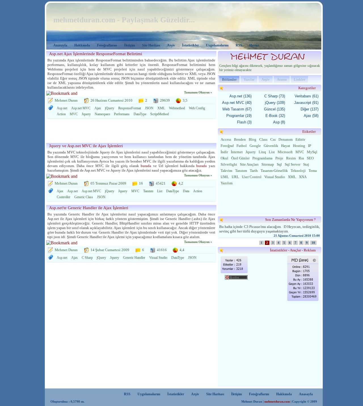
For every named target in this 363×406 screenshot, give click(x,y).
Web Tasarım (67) (237, 109)
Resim (291, 158)
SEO (310, 158)
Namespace (102, 114)
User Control (251, 177)
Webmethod (177, 108)
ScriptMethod (159, 114)
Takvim (226, 170)
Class (263, 139)
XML (161, 108)
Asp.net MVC (80, 108)
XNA (303, 177)
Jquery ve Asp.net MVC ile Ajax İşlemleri (86, 146)
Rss (301, 158)
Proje (279, 158)
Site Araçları (249, 164)
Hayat (285, 146)
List (159, 191)
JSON (149, 108)
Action (61, 114)
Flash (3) (244, 122)
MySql (312, 152)
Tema (313, 170)
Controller (63, 197)
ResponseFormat (129, 108)
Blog (252, 139)
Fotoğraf (227, 146)
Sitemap (267, 164)
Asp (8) (279, 122)
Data (186, 191)
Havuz (254, 45)
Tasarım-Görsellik (274, 170)
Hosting (299, 146)
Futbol (242, 146)
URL (235, 177)
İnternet (237, 152)
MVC (74, 114)
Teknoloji (298, 170)
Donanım (285, 139)
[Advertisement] (129, 131)
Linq (262, 152)
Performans (122, 114)
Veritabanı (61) (306, 96)
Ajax (97, 108)
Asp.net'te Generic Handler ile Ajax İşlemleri (88, 208)
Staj (306, 164)
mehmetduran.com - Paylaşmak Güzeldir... (124, 20)
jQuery (109, 108)
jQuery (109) (275, 103)
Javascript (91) (306, 103)
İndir (224, 152)
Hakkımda (82, 45)
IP (309, 146)
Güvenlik (271, 146)
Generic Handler (134, 258)
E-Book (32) (275, 116)
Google (255, 146)
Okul (224, 158)
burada (146, 166)
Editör (300, 139)
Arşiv (171, 45)
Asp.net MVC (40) (237, 103)
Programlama (262, 158)
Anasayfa (60, 45)
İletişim (129, 45)
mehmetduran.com (277, 401)
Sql (279, 164)
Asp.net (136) (240, 96)
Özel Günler (240, 158)
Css (273, 139)
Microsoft (285, 152)
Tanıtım (148, 191)
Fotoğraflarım (107, 45)
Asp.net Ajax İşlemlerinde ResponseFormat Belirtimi (95, 54)
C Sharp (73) (274, 96)
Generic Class (83, 197)
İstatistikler (190, 45)
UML (225, 177)
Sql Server (292, 164)
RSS (239, 45)
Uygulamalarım (217, 45)
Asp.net (62, 108)
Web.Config (197, 108)
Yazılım (227, 183)
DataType (140, 114)
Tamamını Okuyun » (198, 92)
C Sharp (87, 258)
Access (226, 139)
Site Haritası (151, 45)
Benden (240, 139)
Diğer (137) (309, 109)
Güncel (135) (274, 109)
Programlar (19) (239, 116)
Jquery (86, 114)
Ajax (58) (311, 116)
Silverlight (229, 164)
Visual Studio (158, 258)
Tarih (254, 170)
